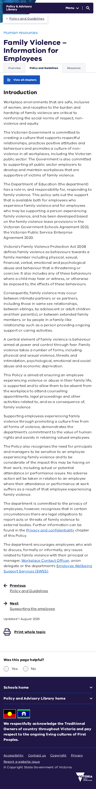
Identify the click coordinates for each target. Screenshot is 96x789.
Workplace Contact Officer (45, 560)
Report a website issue (22, 762)
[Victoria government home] (84, 777)
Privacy (77, 755)
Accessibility (14, 755)
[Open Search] (88, 8)
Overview (14, 68)
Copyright (58, 755)
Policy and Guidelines (26, 19)
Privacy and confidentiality (50, 530)
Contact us (37, 755)
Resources (74, 68)
